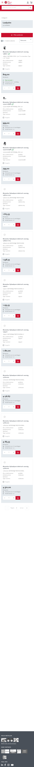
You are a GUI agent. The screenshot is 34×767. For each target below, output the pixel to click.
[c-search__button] (30, 8)
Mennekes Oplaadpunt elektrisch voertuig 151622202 (16, 376)
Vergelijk (7, 69)
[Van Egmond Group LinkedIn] (2, 765)
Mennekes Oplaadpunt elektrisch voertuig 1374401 (16, 331)
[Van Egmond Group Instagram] (8, 765)
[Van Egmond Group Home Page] (8, 2)
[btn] (17, 88)
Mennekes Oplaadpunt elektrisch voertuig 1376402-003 (16, 239)
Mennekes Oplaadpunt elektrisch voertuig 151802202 (16, 422)
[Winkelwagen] (31, 2)
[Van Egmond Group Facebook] (5, 765)
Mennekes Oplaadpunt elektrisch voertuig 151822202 (16, 467)
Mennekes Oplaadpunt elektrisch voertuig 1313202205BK (16, 148)
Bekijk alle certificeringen (8, 743)
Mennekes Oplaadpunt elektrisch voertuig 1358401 (16, 53)
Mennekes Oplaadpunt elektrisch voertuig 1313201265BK (16, 103)
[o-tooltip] (9, 88)
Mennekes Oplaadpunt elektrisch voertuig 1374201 (16, 285)
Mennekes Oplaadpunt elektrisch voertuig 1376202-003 (16, 194)
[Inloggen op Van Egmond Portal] (28, 2)
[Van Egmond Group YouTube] (12, 765)
